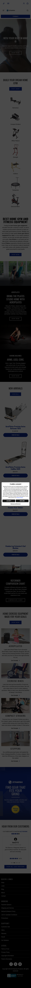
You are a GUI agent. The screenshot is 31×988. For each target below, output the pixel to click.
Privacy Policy (20, 497)
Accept (9, 501)
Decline (22, 501)
